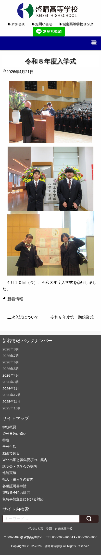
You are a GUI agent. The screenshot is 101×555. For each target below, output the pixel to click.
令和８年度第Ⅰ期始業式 (74, 317)
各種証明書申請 (14, 486)
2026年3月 (10, 382)
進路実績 (9, 473)
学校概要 (9, 427)
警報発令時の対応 (16, 493)
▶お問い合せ (42, 24)
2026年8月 (10, 349)
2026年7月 (10, 356)
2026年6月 (10, 362)
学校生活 (9, 447)
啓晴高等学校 (53, 546)
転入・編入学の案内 (17, 479)
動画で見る (11, 453)
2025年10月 (11, 408)
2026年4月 (10, 375)
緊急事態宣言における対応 (23, 499)
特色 (5, 440)
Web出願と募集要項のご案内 (24, 460)
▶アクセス (16, 24)
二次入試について (20, 317)
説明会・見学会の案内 (19, 466)
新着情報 (15, 299)
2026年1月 (10, 389)
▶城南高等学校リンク (76, 24)
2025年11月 (11, 402)
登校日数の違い (14, 434)
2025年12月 (11, 395)
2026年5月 (10, 369)
